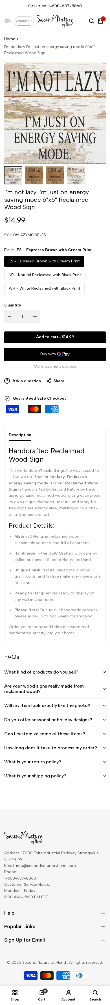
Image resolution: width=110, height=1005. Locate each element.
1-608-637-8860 (65, 6)
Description (20, 434)
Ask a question (26, 381)
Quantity (12, 305)
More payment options (55, 366)
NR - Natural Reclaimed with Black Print (45, 275)
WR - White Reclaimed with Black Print (44, 288)
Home (9, 38)
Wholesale (24, 21)
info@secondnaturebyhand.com (46, 865)
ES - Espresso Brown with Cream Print (44, 261)
